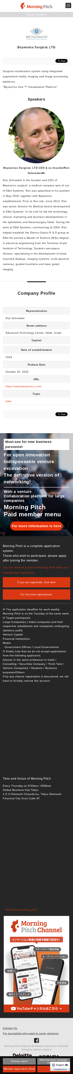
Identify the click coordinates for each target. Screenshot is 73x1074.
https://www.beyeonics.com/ (24, 386)
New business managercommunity (54, 1061)
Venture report (19, 1061)
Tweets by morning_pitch (21, 909)
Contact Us (10, 1028)
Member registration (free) (19, 1068)
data (8, 401)
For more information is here (36, 526)
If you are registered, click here (36, 582)
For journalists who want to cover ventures (30, 1033)
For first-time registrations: (36, 594)
